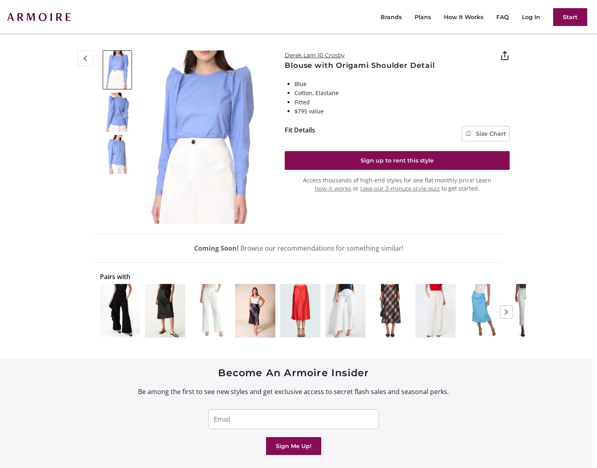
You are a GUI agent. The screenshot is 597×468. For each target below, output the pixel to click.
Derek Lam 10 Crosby (315, 55)
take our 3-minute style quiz (400, 188)
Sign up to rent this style (397, 160)
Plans (423, 17)
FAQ (502, 17)
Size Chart (490, 133)
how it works (333, 188)
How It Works (463, 17)
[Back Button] (85, 58)
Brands (391, 17)
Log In (531, 17)
